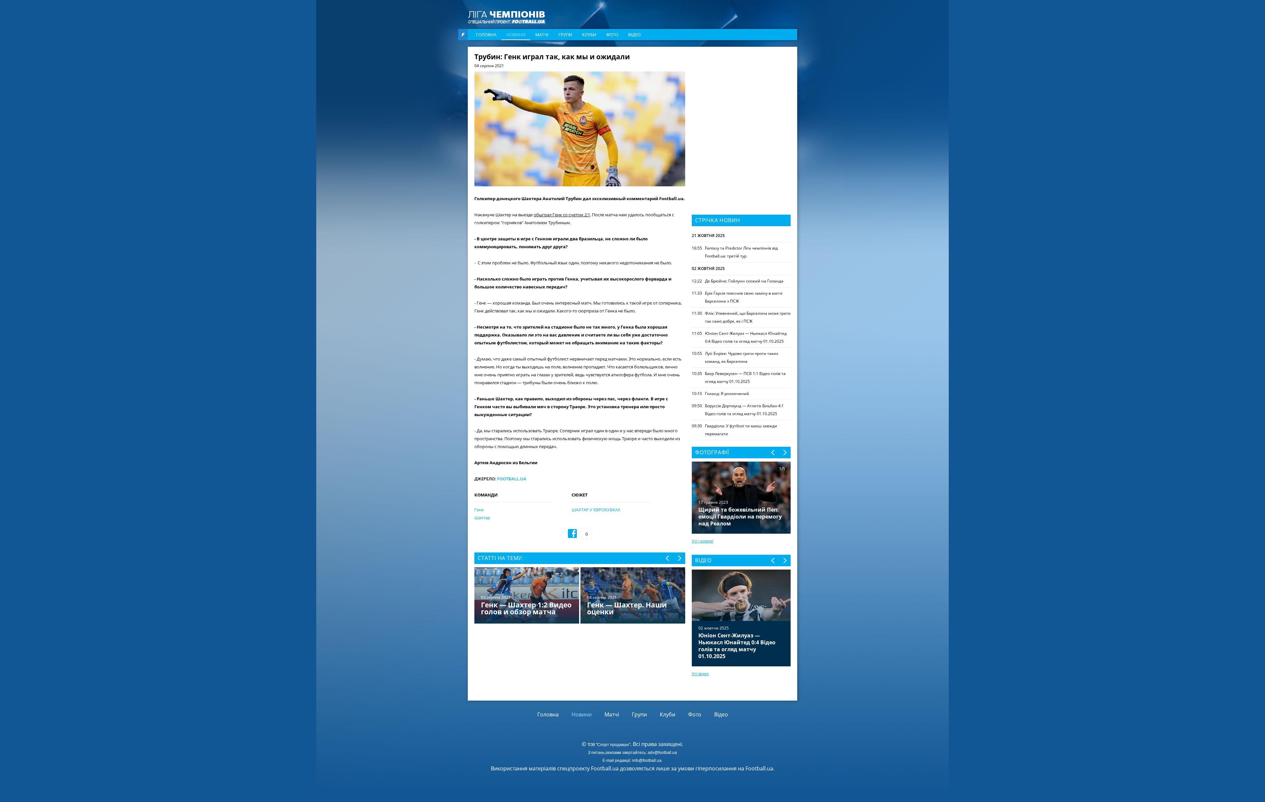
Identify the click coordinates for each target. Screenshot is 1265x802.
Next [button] (679, 558)
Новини (515, 35)
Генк (479, 510)
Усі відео (700, 674)
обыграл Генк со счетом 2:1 (562, 215)
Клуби (589, 35)
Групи (565, 35)
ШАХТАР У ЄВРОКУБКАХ (596, 510)
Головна (486, 35)
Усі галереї (702, 541)
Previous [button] (668, 558)
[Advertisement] (741, 94)
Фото (612, 35)
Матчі (541, 35)
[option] (579, 596)
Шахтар (482, 518)
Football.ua (511, 479)
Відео (634, 35)
